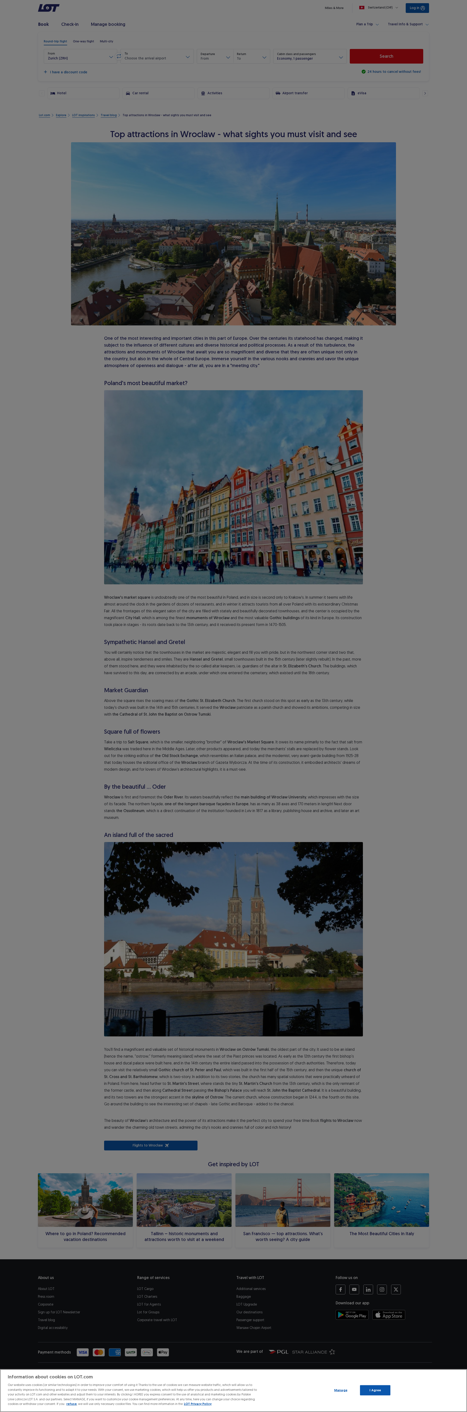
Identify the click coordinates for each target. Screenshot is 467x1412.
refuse (71, 1404)
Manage (340, 1390)
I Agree (375, 1390)
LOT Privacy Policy (198, 1404)
